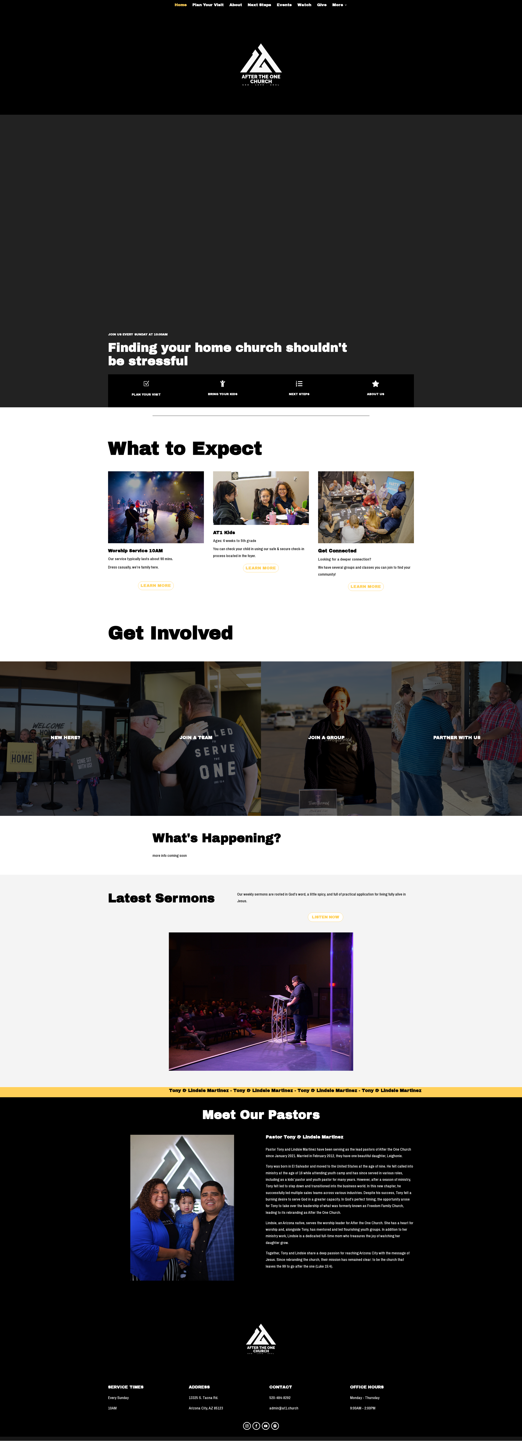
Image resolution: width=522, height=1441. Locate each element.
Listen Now (325, 917)
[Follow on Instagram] (247, 1426)
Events (284, 5)
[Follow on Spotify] (275, 1426)
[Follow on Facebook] (256, 1426)
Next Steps (259, 5)
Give (322, 5)
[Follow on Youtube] (266, 1426)
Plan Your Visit (208, 5)
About (235, 5)
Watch (304, 5)
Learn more (156, 585)
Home (181, 5)
